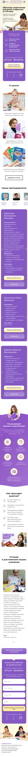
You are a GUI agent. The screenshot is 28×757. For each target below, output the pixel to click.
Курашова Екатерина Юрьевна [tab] (3, 203)
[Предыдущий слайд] (1, 603)
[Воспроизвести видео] (14, 539)
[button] (16, 1)
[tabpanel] (14, 249)
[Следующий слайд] (26, 603)
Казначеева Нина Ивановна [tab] (15, 203)
